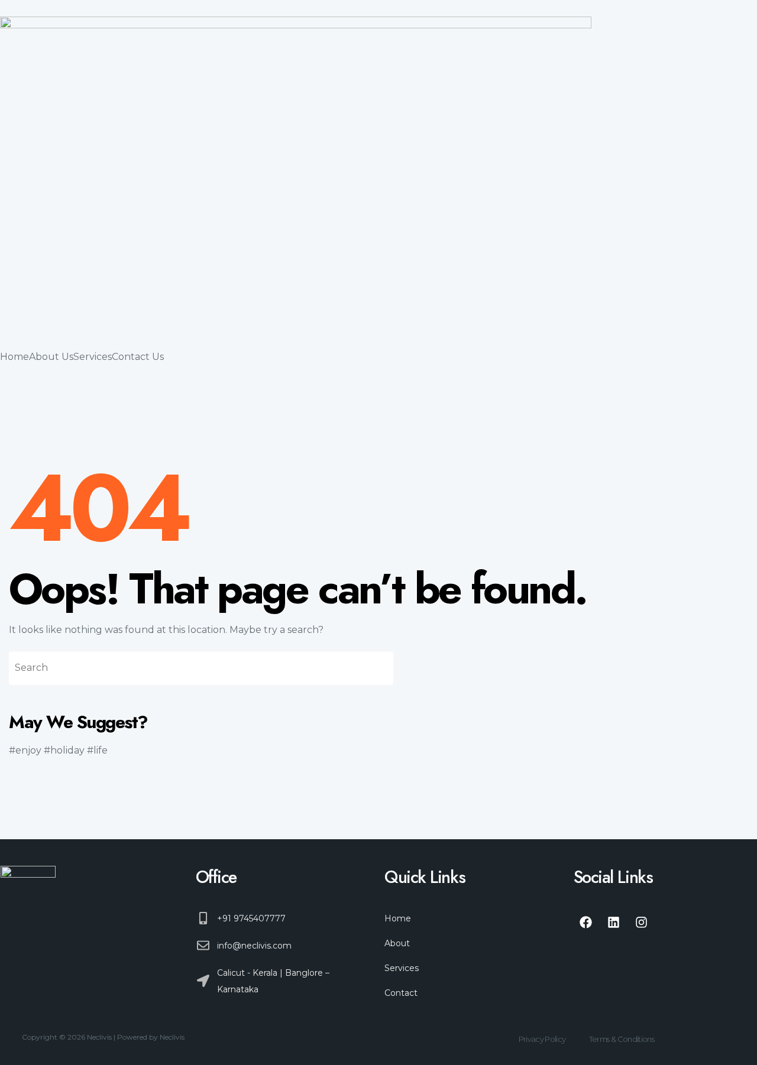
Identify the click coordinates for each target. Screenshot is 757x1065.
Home (14, 357)
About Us (51, 357)
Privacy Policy (542, 1039)
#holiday (64, 750)
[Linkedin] (613, 922)
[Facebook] (586, 922)
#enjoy (25, 750)
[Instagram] (641, 922)
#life (97, 750)
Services (92, 357)
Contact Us (138, 357)
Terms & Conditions (621, 1039)
